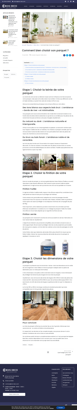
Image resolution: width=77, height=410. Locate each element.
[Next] (71, 161)
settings (52, 408)
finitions (25, 344)
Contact (66, 6)
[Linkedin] (70, 1)
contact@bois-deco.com (19, 1)
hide (32, 62)
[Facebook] (65, 1)
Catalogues (66, 375)
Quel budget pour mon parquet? (12, 42)
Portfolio (46, 6)
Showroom (52, 6)
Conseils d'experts (35, 55)
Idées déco (36, 45)
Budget (6, 74)
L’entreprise (38, 6)
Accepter (61, 407)
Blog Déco (29, 45)
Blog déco (59, 6)
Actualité (5, 58)
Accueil (25, 6)
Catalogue (31, 6)
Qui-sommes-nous (68, 373)
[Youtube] (73, 1)
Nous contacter (14, 394)
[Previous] (24, 161)
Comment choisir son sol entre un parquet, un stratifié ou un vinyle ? (13, 33)
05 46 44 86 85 (7, 1)
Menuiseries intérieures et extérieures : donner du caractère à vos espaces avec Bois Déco (12, 20)
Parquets (30, 344)
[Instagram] (68, 1)
